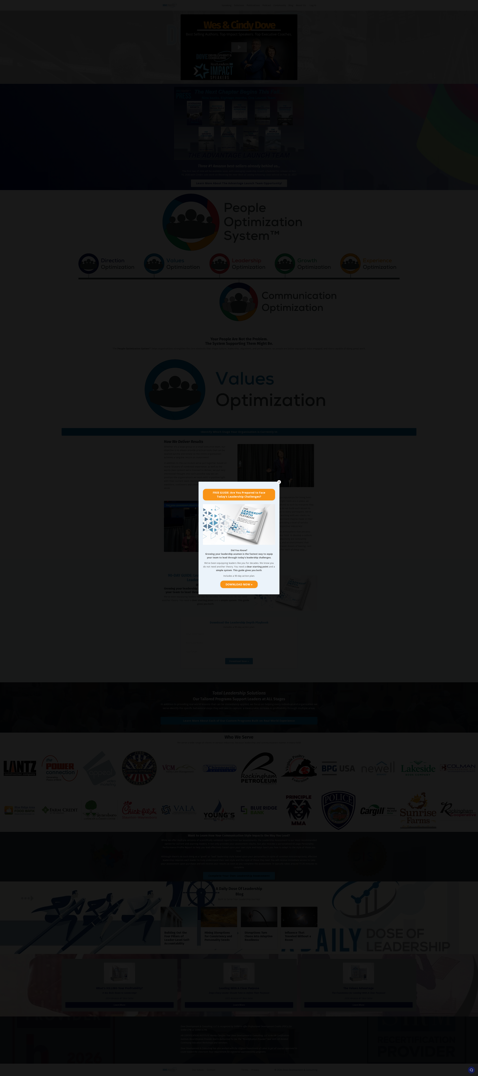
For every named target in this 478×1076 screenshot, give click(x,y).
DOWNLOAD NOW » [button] (239, 584)
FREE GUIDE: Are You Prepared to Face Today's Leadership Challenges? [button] (239, 494)
